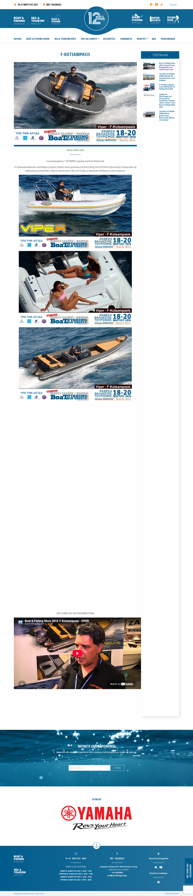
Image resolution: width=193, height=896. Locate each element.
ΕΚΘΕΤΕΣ (141, 38)
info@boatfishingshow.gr (117, 875)
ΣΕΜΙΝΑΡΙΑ (126, 38)
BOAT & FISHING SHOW (37, 38)
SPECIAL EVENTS (89, 38)
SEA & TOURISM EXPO (65, 38)
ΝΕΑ (154, 38)
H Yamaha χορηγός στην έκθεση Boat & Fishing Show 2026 (167, 87)
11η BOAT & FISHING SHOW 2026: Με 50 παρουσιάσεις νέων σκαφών (167, 77)
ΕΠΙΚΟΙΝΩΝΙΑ (168, 38)
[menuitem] (19, 39)
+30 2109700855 (117, 872)
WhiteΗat (176, 893)
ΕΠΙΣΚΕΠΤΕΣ (109, 38)
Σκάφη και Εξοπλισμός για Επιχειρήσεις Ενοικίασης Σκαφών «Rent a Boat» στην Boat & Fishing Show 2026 (167, 100)
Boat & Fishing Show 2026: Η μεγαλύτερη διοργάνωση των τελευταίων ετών (167, 66)
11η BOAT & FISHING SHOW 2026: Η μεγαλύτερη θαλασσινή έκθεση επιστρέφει (167, 115)
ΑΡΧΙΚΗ (17, 38)
